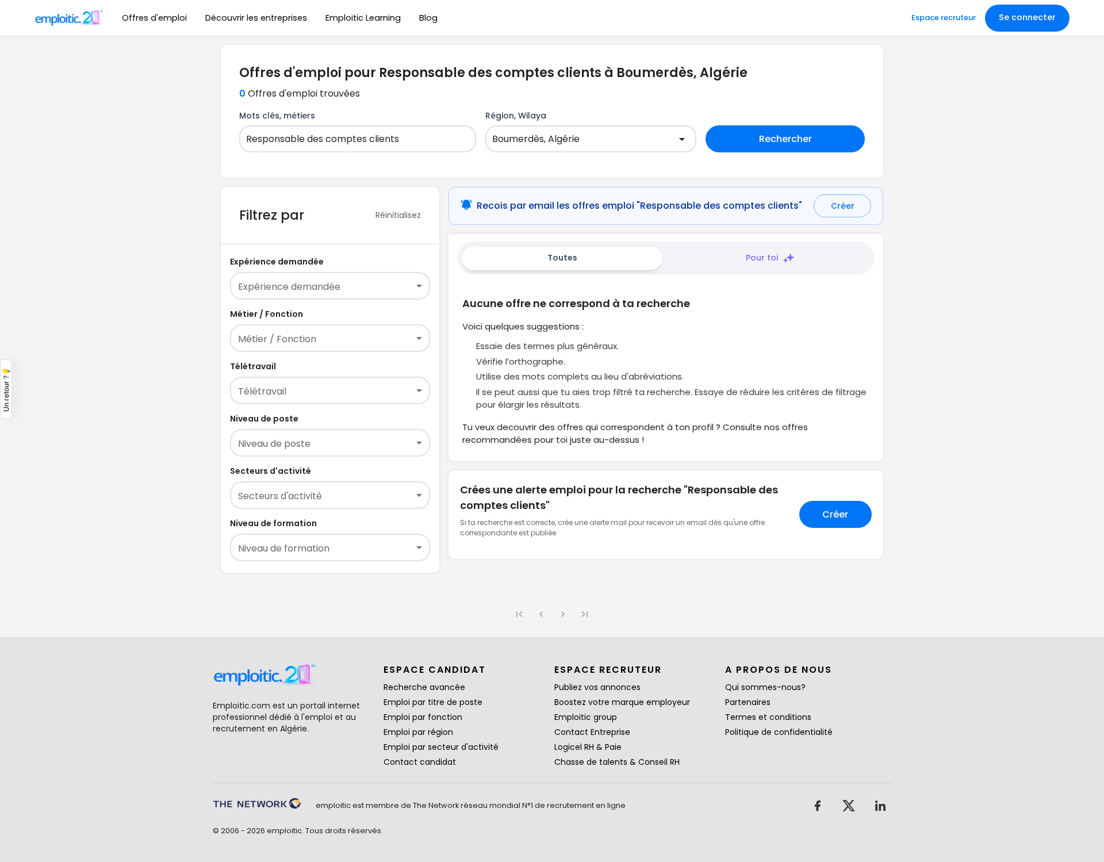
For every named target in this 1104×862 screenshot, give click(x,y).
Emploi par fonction (423, 717)
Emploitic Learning (363, 18)
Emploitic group (585, 717)
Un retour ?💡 (6, 389)
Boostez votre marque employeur (622, 702)
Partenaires (747, 702)
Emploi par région (418, 732)
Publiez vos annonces (597, 687)
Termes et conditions (768, 717)
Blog (428, 18)
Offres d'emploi (154, 18)
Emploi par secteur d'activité (441, 747)
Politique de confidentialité (779, 732)
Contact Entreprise (592, 732)
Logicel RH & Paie (588, 747)
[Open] (682, 139)
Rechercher (785, 138)
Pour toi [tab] (762, 257)
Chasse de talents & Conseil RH (617, 762)
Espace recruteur (943, 17)
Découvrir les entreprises (256, 18)
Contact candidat (420, 762)
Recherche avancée (424, 687)
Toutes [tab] (562, 257)
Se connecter (1027, 17)
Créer (842, 206)
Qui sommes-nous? (765, 687)
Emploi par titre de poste (433, 702)
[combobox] (350, 139)
